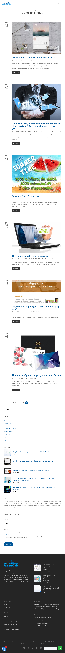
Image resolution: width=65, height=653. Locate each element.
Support (6, 616)
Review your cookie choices (11, 629)
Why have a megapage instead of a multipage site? (36, 307)
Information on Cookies (10, 624)
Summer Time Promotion (25, 196)
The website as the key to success (30, 255)
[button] (62, 3)
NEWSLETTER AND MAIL (10, 429)
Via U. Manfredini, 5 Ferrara (42, 621)
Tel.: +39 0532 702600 (40, 625)
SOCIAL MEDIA (8, 426)
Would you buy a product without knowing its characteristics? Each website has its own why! (36, 126)
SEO (55, 131)
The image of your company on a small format (36, 375)
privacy (7, 534)
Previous (15, 402)
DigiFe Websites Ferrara (20, 60)
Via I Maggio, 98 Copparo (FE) (42, 623)
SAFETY (59, 131)
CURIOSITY (37, 131)
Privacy (6, 619)
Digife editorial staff (19, 131)
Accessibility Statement (10, 622)
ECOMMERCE (30, 131)
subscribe (8, 544)
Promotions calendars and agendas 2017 (33, 57)
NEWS (42, 131)
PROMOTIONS (32, 60)
